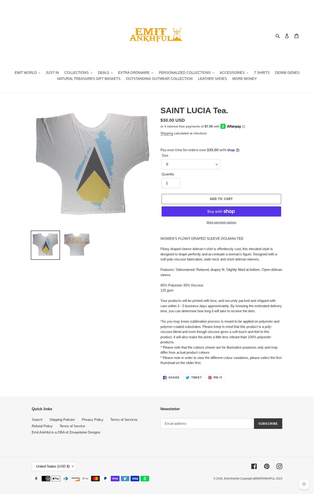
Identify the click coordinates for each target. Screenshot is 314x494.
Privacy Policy (92, 420)
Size (165, 155)
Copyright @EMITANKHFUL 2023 (261, 478)
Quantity (168, 174)
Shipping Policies (62, 420)
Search (37, 420)
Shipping (166, 133)
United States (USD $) (53, 466)
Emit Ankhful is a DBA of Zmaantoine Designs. (66, 432)
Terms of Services (124, 420)
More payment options (221, 222)
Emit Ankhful (232, 478)
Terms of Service (72, 426)
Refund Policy (42, 426)
